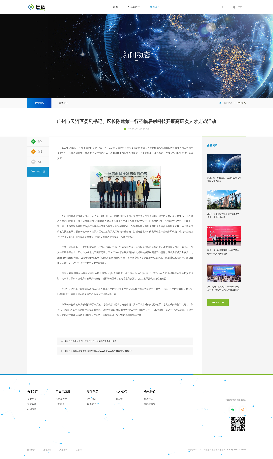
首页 (115, 7)
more (215, 302)
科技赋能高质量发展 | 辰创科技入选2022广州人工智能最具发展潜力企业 (96, 351)
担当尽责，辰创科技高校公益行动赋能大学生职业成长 (88, 341)
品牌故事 (31, 409)
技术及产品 (61, 399)
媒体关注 (63, 103)
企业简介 (31, 399)
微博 (40, 151)
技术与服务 (149, 404)
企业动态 (39, 103)
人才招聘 (121, 391)
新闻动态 (155, 7)
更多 (40, 161)
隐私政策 (31, 450)
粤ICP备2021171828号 (236, 450)
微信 (40, 141)
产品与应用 (134, 7)
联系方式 (148, 399)
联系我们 (149, 391)
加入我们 (120, 399)
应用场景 (60, 404)
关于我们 (33, 391)
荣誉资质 (31, 404)
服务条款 (47, 450)
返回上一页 (36, 171)
